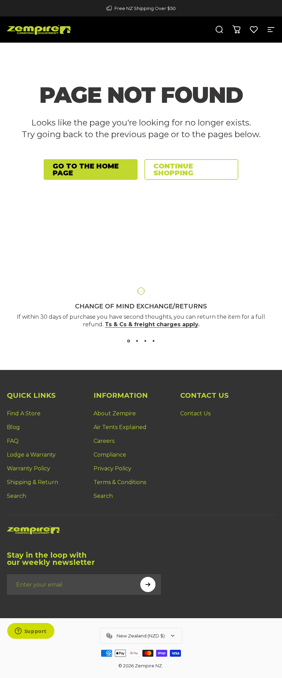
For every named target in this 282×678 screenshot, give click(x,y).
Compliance (110, 454)
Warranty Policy (28, 468)
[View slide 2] (137, 341)
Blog (13, 427)
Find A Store (24, 413)
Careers (104, 441)
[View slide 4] (153, 341)
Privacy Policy (112, 468)
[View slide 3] (145, 341)
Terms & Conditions (120, 482)
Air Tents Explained (120, 427)
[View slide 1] (128, 341)
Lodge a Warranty (31, 454)
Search (16, 496)
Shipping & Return (32, 482)
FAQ (13, 441)
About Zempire (115, 413)
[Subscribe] (147, 584)
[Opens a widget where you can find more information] (30, 631)
